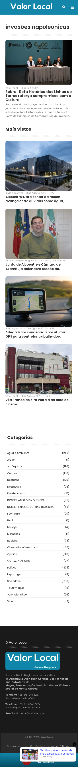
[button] (63, 6)
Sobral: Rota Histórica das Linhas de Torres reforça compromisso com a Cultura (38, 96)
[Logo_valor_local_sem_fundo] (31, 6)
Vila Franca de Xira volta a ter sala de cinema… (37, 402)
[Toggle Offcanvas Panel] (72, 7)
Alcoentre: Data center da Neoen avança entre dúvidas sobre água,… (35, 199)
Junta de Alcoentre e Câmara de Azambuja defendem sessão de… (33, 266)
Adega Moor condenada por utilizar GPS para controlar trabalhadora (35, 334)
